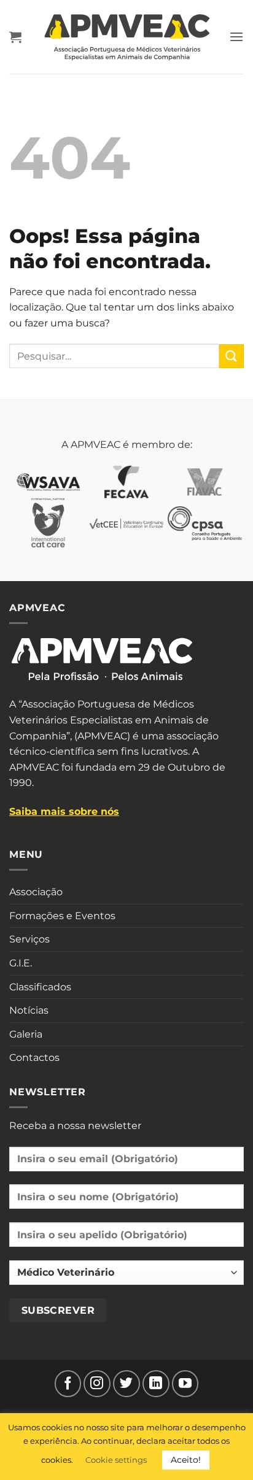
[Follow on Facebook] (68, 1383)
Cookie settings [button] (116, 1460)
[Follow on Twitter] (126, 1383)
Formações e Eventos (62, 916)
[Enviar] (231, 356)
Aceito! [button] (186, 1459)
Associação (36, 892)
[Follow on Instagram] (97, 1383)
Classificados (40, 987)
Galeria (25, 1034)
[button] (15, 36)
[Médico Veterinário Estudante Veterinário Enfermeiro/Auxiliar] (126, 1277)
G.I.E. (20, 963)
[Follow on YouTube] (185, 1383)
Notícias (29, 1010)
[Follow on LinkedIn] (155, 1383)
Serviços (29, 939)
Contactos (34, 1057)
